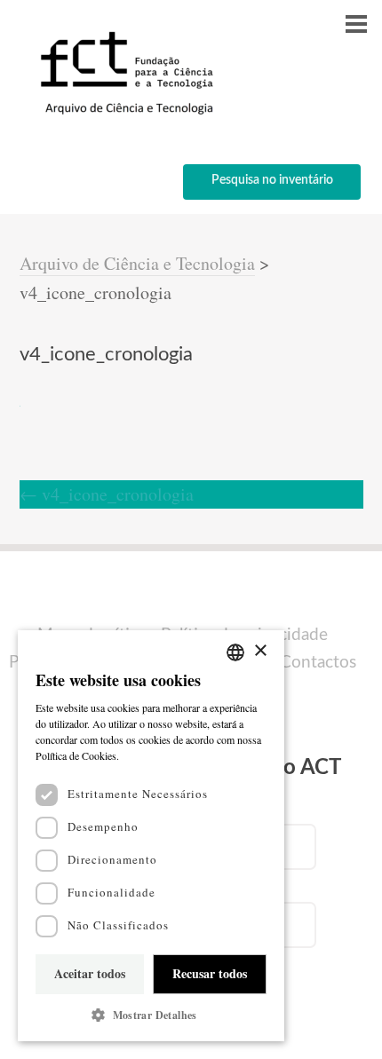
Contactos (318, 662)
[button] (151, 1015)
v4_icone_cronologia (107, 494)
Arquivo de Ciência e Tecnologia (137, 263)
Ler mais (142, 755)
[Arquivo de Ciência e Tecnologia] (124, 113)
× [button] (260, 651)
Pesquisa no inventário (272, 180)
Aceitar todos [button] (89, 973)
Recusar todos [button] (209, 973)
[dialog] (151, 835)
